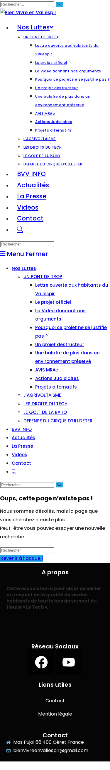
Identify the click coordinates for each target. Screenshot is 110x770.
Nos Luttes (24, 268)
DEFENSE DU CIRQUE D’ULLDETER (57, 421)
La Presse (22, 446)
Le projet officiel (53, 302)
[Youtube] (69, 662)
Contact (21, 463)
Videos (19, 455)
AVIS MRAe (46, 370)
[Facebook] (41, 662)
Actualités (23, 437)
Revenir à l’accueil (21, 558)
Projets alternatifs (56, 387)
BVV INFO (22, 429)
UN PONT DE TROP (42, 276)
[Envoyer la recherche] (59, 4)
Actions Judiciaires (57, 378)
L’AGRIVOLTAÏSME (42, 395)
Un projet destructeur (59, 344)
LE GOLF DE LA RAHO (45, 412)
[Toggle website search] (20, 229)
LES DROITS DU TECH (45, 404)
